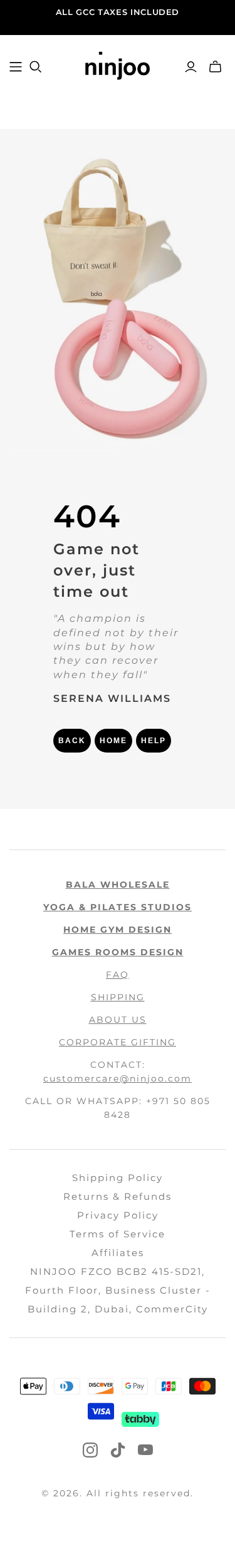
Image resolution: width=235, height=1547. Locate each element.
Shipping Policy (117, 1178)
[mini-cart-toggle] (215, 67)
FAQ (117, 974)
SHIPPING (118, 997)
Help (153, 740)
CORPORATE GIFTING (117, 1042)
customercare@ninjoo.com (117, 1078)
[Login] (190, 67)
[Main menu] (15, 67)
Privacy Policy (118, 1215)
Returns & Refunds (117, 1196)
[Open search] (35, 67)
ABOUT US (118, 1019)
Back (72, 740)
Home (113, 740)
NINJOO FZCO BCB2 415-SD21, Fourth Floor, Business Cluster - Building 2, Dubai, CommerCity (118, 1290)
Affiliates (117, 1253)
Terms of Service (117, 1234)
